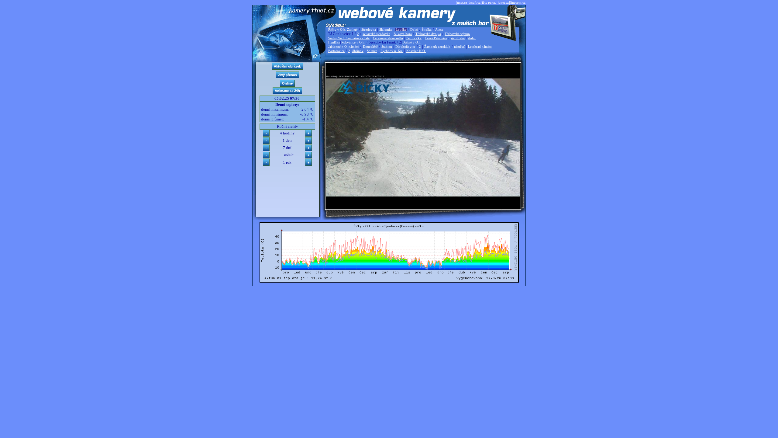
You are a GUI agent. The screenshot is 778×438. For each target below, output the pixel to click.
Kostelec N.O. (416, 51)
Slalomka (385, 29)
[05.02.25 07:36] (423, 195)
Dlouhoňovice (405, 46)
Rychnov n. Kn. (391, 51)
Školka (427, 29)
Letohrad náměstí (480, 46)
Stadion (386, 46)
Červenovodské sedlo (388, 38)
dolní (472, 38)
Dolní (414, 29)
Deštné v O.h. (412, 42)
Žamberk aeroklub (437, 46)
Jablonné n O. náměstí (343, 46)
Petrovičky (414, 38)
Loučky (401, 29)
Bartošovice (336, 51)
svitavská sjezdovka (376, 34)
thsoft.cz (474, 2)
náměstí (459, 46)
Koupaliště (370, 46)
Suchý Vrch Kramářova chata (349, 38)
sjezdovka (458, 38)
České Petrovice (436, 38)
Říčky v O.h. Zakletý (343, 29)
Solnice (372, 51)
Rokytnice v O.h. (353, 42)
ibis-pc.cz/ (489, 2)
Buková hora (403, 34)
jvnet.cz (503, 2)
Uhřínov (357, 51)
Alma (439, 29)
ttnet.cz (462, 2)
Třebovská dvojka (428, 34)
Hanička (334, 42)
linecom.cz (517, 2)
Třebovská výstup (457, 34)
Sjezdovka (368, 29)
